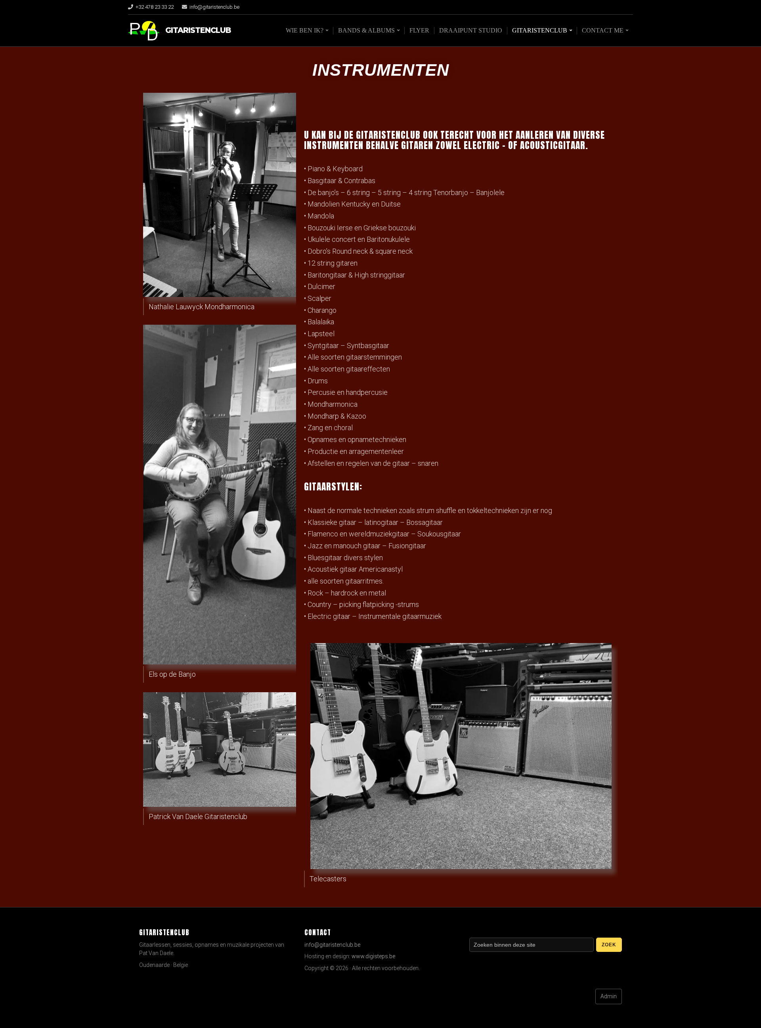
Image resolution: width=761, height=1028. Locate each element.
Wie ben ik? (304, 30)
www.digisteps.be (373, 956)
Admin (608, 996)
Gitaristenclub (198, 30)
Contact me (602, 30)
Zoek (609, 945)
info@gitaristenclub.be (214, 7)
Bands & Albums (366, 30)
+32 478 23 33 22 (155, 7)
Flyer (419, 30)
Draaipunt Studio (470, 30)
